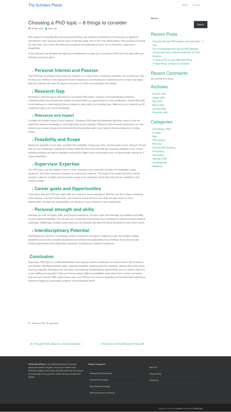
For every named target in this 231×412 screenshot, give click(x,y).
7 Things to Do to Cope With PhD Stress (172, 59)
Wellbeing (157, 166)
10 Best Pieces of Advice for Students (171, 63)
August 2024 (158, 97)
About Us (153, 367)
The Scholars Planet (45, 5)
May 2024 (157, 101)
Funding (156, 132)
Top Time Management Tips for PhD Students (175, 48)
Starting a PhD (38, 323)
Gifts (154, 136)
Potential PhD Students (163, 147)
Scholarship (158, 155)
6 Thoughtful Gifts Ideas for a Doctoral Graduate (56, 343)
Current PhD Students (99, 379)
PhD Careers (158, 140)
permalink (54, 323)
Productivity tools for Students (102, 392)
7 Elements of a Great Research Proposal (121, 343)
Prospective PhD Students (101, 373)
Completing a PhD (161, 128)
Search (154, 18)
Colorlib (178, 408)
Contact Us (154, 380)
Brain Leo (52, 28)
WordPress (198, 408)
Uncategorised (159, 162)
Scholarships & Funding (100, 386)
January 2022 (159, 108)
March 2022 (158, 104)
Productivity (158, 151)
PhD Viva (157, 143)
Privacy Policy (155, 373)
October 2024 (159, 93)
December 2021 (160, 112)
